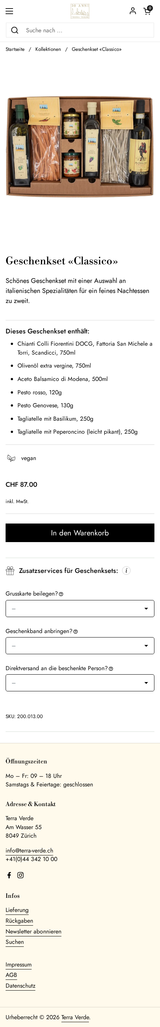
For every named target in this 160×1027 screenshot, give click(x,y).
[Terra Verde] (80, 11)
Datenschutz (20, 985)
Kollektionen (48, 49)
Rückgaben (19, 920)
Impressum (19, 964)
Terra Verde (75, 1017)
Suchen (15, 942)
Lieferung (17, 910)
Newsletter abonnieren (33, 931)
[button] (147, 11)
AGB (11, 975)
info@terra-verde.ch (29, 850)
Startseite (15, 49)
